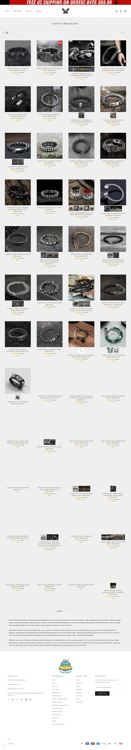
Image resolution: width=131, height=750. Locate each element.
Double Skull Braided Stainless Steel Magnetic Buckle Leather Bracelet (49, 543)
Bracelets (79, 689)
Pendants (79, 683)
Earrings (78, 692)
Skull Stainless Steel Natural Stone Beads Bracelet (49, 262)
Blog (53, 683)
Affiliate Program (57, 711)
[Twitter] (12, 699)
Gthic (55, 643)
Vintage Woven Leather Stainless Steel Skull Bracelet (17, 209)
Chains (78, 686)
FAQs (53, 680)
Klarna (54, 721)
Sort (123, 32)
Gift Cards (79, 696)
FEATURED (17, 11)
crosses (43, 630)
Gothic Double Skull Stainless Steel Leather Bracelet (113, 592)
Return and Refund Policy (59, 699)
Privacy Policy (56, 692)
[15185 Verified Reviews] (65, 674)
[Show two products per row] (4, 33)
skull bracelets (88, 640)
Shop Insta (79, 702)
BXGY (78, 699)
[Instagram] (17, 699)
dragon (94, 630)
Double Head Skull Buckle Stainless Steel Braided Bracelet (81, 398)
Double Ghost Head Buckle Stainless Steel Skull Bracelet (50, 489)
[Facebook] (8, 699)
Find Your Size (56, 715)
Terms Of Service (57, 708)
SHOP (7, 11)
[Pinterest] (21, 699)
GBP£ (9, 738)
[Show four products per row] (7, 33)
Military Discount (57, 702)
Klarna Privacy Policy (58, 724)
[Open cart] (125, 11)
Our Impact (55, 689)
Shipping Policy (56, 696)
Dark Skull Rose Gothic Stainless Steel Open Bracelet (113, 495)
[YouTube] (26, 699)
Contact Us (55, 718)
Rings (78, 680)
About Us (55, 686)
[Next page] (71, 609)
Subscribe (102, 693)
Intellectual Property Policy (60, 705)
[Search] (121, 11)
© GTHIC (11, 743)
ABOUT (39, 11)
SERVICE (29, 11)
